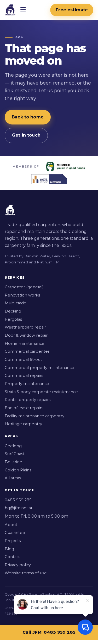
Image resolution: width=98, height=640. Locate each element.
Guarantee (15, 532)
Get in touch (26, 135)
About (11, 524)
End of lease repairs (24, 407)
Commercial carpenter (27, 351)
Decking (13, 311)
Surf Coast (15, 453)
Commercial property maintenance (39, 367)
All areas (13, 478)
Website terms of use (26, 573)
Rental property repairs (27, 399)
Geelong (13, 446)
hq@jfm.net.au (19, 508)
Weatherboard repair (25, 327)
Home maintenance (24, 343)
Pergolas (13, 319)
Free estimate (72, 9)
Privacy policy (18, 565)
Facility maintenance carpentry (34, 416)
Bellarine (13, 462)
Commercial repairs (24, 375)
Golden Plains (18, 470)
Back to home (28, 117)
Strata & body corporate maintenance (41, 391)
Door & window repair (26, 335)
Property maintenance (27, 383)
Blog (9, 549)
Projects (13, 540)
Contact (12, 556)
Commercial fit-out (23, 359)
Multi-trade (15, 303)
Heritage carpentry (23, 424)
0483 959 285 (18, 500)
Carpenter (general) (24, 287)
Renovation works (22, 295)
